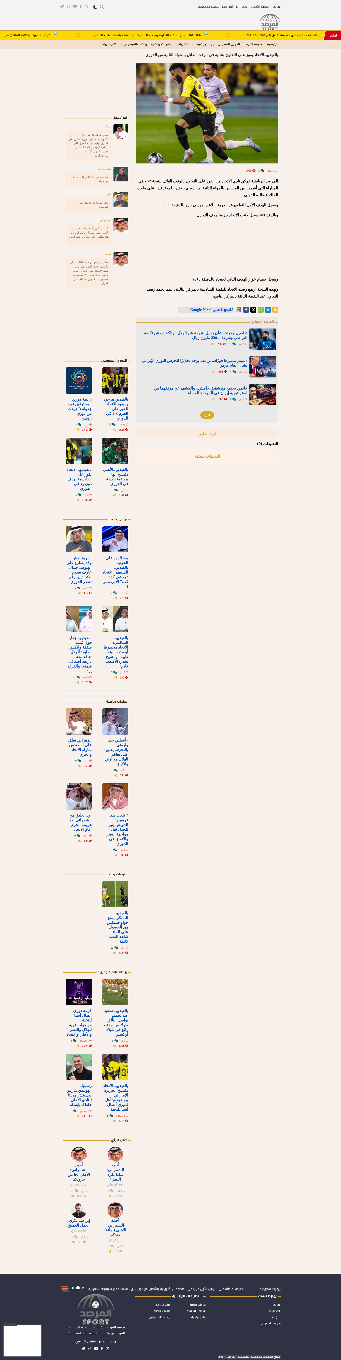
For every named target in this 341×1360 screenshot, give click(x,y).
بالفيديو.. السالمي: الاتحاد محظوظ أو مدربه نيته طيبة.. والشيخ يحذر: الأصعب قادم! (116, 651)
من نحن (276, 6)
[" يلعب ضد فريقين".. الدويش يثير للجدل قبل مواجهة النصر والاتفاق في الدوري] (115, 796)
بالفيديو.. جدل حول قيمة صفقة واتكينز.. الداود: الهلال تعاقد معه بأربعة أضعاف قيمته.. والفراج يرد (80, 654)
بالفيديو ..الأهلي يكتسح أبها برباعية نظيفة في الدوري (115, 476)
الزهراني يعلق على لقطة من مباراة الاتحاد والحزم (80, 747)
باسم (108, 253)
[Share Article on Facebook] (246, 310)
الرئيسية (273, 44)
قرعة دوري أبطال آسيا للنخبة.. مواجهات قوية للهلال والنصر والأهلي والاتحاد (79, 1022)
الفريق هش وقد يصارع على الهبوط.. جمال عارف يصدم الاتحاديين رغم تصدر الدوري (79, 570)
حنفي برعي (104, 168)
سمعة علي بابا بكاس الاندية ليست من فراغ (89, 179)
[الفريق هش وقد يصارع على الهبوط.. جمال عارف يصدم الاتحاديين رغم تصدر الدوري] (79, 539)
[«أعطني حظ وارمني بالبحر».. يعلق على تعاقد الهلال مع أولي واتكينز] (115, 721)
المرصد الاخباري (262, 322)
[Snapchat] (275, 310)
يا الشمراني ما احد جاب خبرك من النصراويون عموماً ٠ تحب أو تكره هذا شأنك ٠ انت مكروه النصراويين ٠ (89, 234)
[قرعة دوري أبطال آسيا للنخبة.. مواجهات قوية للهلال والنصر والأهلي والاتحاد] (79, 992)
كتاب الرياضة (108, 44)
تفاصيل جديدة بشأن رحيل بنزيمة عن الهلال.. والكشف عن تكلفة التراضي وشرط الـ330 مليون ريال (195, 335)
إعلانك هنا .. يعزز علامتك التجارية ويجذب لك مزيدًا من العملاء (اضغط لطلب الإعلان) (179, 35)
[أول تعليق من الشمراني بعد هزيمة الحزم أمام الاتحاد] (79, 796)
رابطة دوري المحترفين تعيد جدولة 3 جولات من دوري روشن (79, 408)
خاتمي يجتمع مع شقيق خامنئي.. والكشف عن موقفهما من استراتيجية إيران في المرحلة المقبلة (200, 390)
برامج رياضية (205, 44)
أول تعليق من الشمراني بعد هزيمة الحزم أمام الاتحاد (80, 822)
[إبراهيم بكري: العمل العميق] (79, 1210)
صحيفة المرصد (253, 44)
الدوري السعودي (229, 44)
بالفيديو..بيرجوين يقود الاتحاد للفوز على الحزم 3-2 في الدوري (116, 408)
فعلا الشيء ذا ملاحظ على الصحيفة (94, 204)
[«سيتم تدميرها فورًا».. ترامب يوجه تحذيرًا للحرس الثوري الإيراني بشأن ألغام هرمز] (262, 366)
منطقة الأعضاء (260, 6)
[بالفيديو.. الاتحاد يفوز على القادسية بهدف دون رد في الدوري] (79, 451)
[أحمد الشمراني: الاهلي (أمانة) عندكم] (115, 1210)
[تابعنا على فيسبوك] (81, 6)
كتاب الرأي (119, 1140)
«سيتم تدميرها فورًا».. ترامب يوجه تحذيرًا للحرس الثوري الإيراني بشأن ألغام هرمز (194, 362)
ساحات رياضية (184, 44)
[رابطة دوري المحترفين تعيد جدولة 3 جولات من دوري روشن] (79, 380)
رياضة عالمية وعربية (134, 44)
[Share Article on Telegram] (268, 310)
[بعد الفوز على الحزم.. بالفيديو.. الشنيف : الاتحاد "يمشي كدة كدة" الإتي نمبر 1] (115, 539)
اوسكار (107, 126)
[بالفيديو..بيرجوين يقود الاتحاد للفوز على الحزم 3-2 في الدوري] (115, 380)
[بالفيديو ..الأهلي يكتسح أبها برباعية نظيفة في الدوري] (115, 451)
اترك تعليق (207, 433)
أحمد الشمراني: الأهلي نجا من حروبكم (79, 1172)
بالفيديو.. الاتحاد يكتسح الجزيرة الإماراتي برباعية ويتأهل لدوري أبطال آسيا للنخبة (115, 1097)
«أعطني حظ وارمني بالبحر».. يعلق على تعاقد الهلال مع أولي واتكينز (116, 752)
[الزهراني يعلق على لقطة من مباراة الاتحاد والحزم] (79, 721)
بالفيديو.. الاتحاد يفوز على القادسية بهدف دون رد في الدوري (79, 479)
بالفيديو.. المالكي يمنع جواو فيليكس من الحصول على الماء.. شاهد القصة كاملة (117, 927)
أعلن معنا (227, 6)
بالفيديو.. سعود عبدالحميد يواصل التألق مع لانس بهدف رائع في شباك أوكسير (116, 1022)
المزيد (207, 415)
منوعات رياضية (116, 874)
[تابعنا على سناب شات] (68, 6)
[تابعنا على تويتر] (86, 7)
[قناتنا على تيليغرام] (62, 6)
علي (109, 194)
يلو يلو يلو (105, 220)
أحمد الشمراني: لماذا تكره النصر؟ (115, 1172)
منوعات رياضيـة (161, 44)
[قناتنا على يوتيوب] (75, 6)
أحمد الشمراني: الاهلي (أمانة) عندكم (115, 1227)
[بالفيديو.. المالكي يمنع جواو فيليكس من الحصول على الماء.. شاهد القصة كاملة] (115, 894)
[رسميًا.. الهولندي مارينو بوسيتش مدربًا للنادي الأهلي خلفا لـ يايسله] (79, 1067)
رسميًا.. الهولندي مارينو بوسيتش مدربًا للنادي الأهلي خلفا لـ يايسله (79, 1095)
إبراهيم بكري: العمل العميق (78, 1222)
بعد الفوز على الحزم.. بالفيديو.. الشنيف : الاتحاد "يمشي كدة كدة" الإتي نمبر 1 (115, 572)
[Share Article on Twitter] (253, 310)
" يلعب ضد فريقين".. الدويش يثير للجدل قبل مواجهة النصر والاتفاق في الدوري (117, 829)
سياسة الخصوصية (208, 6)
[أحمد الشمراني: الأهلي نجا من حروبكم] (79, 1155)
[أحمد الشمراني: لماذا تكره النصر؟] (115, 1155)
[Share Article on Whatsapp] (261, 310)
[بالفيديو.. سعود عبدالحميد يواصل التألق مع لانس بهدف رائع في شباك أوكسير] (115, 992)
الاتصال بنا (242, 6)
